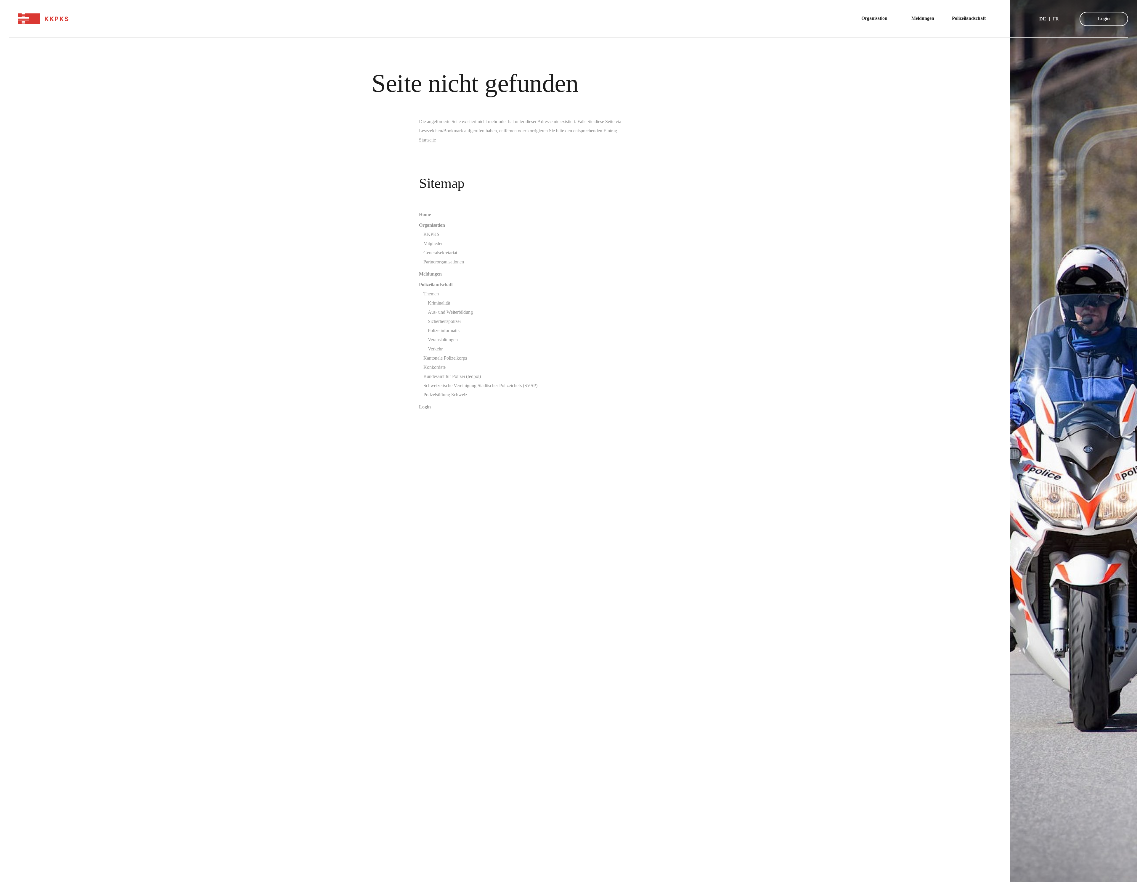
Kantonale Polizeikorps (445, 357)
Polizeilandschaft (436, 284)
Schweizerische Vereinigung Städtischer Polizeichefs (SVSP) (480, 385)
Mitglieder (433, 243)
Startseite (427, 139)
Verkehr (435, 348)
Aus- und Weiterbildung (450, 312)
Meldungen (430, 273)
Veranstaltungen (443, 339)
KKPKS (431, 234)
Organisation (432, 225)
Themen (431, 293)
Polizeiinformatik (444, 330)
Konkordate (434, 367)
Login (1104, 18)
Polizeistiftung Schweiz (445, 394)
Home (425, 214)
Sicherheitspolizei (444, 321)
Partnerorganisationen (443, 261)
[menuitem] (877, 19)
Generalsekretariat (440, 252)
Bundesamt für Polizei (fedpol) (452, 376)
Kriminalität (439, 302)
